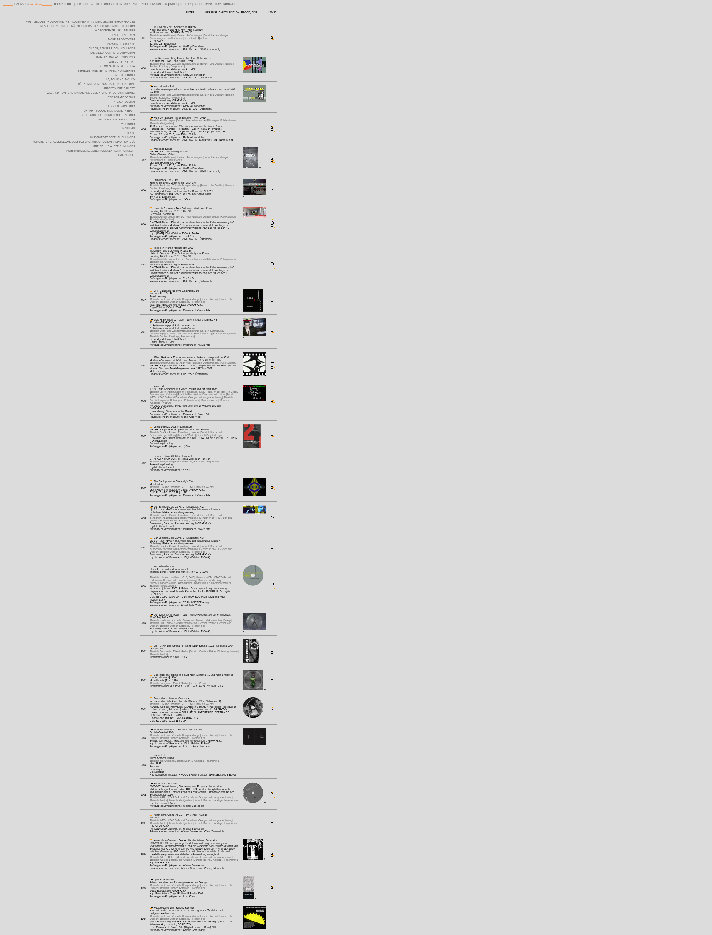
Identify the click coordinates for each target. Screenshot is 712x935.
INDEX (173, 4)
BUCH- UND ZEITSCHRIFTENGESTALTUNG (108, 115)
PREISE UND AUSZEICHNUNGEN (114, 146)
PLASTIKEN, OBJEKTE (121, 44)
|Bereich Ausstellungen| (163, 35)
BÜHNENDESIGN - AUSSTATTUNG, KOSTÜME (106, 84)
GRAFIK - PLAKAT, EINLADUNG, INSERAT (109, 110)
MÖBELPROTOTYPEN (121, 39)
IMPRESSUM (213, 4)
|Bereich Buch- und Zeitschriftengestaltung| (175, 63)
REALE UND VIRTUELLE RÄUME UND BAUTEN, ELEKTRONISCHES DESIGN (87, 26)
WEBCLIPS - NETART (122, 61)
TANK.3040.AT (126, 155)
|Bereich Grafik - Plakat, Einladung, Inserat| (175, 432)
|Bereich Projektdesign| (209, 435)
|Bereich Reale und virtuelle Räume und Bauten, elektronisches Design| (191, 620)
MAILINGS (128, 128)
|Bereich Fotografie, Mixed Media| (169, 651)
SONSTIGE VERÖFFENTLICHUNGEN (112, 137)
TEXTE (131, 133)
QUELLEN (186, 4)
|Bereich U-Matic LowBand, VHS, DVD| (173, 487)
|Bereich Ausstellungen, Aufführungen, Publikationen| (206, 120)
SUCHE (198, 4)
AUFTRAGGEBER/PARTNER (150, 4)
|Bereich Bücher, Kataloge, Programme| (182, 302)
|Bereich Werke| (209, 299)
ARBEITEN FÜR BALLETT (119, 88)
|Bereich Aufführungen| (190, 35)
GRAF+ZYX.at (21, 4)
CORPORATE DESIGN (121, 97)
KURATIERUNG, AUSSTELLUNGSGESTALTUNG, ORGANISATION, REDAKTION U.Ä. (84, 142)
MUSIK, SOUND (125, 75)
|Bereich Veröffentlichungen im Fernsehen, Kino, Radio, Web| (185, 391)
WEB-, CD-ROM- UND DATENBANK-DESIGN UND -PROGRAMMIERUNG (91, 93)
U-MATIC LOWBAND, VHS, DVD (115, 57)
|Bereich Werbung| (188, 517)
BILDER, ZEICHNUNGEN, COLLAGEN (112, 48)
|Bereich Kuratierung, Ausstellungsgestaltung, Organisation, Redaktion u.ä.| (187, 332)
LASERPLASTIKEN (123, 35)
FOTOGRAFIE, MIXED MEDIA (117, 66)
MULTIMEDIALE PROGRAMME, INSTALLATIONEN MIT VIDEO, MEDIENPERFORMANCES (80, 21)
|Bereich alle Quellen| (195, 38)
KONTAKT (229, 4)
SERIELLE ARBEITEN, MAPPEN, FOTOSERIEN (106, 70)
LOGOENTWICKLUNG (121, 106)
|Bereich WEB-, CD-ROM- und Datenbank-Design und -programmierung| (192, 396)
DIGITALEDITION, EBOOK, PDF (116, 119)
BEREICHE (82, 4)
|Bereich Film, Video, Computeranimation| (201, 394)
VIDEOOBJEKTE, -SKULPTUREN (115, 30)
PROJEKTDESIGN (124, 101)
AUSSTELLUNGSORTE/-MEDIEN (111, 4)
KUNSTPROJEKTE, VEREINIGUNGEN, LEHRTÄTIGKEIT (100, 150)
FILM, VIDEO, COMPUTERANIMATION (111, 52)
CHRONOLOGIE (63, 4)
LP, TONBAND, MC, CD (120, 79)
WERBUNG (128, 124)
